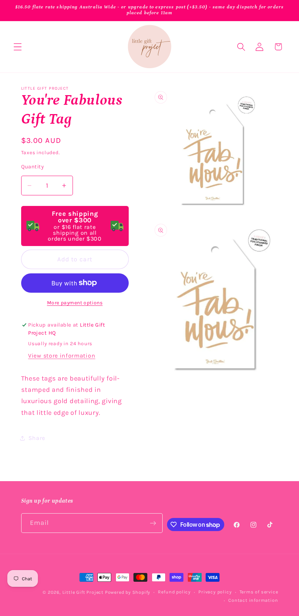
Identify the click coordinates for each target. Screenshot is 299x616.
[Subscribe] (153, 523)
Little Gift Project (83, 592)
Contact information (253, 600)
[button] (17, 47)
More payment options (75, 302)
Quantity (32, 166)
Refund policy (174, 591)
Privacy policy (215, 591)
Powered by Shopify (128, 592)
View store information (61, 355)
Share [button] (36, 437)
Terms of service (259, 591)
